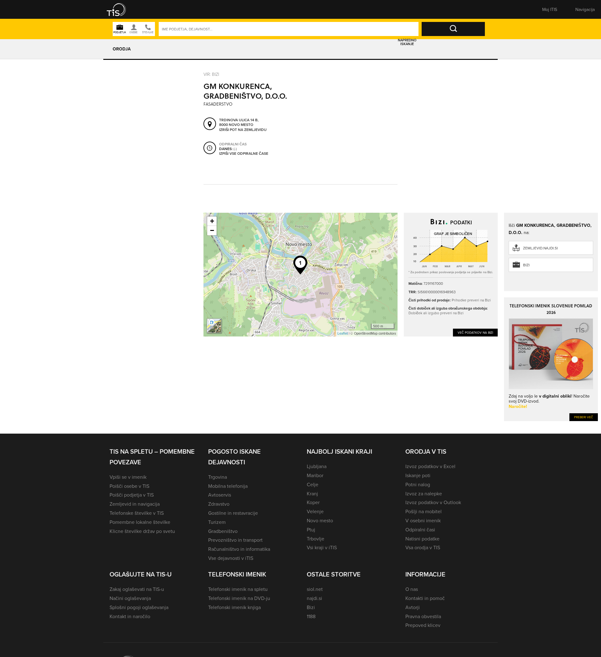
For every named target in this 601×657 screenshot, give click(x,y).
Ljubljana (316, 466)
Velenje (315, 511)
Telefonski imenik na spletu (238, 589)
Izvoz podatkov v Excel (430, 466)
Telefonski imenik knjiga (234, 607)
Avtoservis (219, 494)
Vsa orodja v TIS (422, 547)
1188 (311, 616)
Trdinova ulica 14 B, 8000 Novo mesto (239, 122)
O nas (411, 589)
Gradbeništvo (223, 531)
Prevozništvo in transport (235, 539)
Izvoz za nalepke (423, 493)
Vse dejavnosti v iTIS (230, 558)
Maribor (315, 475)
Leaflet (342, 333)
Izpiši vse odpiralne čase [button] (243, 153)
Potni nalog (417, 484)
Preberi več (583, 417)
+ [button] (212, 221)
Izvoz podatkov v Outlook (433, 502)
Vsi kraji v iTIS (322, 547)
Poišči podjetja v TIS (132, 494)
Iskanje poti (417, 475)
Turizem (217, 522)
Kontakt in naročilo (130, 616)
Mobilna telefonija (228, 485)
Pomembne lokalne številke (140, 522)
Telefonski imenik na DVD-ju (239, 598)
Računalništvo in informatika (239, 548)
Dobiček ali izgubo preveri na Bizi (436, 312)
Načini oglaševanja (130, 598)
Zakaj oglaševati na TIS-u (137, 589)
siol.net (315, 589)
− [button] (212, 230)
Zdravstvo (218, 503)
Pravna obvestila (423, 616)
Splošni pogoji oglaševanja (139, 607)
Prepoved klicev (422, 625)
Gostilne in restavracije (233, 512)
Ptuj (311, 529)
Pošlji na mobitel (423, 511)
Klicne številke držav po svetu (142, 531)
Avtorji (412, 607)
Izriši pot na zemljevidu (243, 129)
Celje (312, 484)
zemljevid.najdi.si (540, 248)
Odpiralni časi (420, 529)
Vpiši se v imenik (128, 476)
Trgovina (217, 476)
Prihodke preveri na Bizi (471, 300)
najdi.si (314, 598)
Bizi (526, 265)
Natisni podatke (422, 538)
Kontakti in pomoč (425, 598)
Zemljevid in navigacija (135, 503)
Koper (313, 502)
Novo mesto (320, 520)
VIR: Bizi (211, 74)
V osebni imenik (423, 520)
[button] (120, 9)
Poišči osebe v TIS (129, 485)
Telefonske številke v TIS (137, 512)
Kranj (312, 493)
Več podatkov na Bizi (475, 332)
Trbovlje (315, 538)
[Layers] (214, 326)
